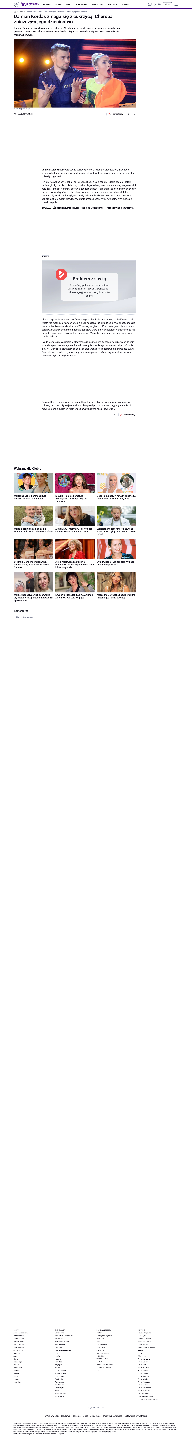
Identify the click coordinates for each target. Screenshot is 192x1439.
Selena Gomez (60, 1339)
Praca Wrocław (143, 1368)
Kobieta (16, 1370)
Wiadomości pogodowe (105, 1364)
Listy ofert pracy (143, 1393)
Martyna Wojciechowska (146, 1347)
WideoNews (112, 4)
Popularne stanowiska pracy (148, 1399)
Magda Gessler (60, 1344)
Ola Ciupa (100, 1333)
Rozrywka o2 (59, 1396)
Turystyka (58, 1365)
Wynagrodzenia (60, 1393)
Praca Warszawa (144, 1359)
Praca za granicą (144, 1391)
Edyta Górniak (60, 1333)
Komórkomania (60, 1373)
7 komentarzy (116, 114)
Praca (15, 1376)
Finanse (16, 1365)
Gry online (17, 1382)
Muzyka (47, 4)
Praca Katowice (143, 1385)
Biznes (15, 1359)
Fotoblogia (59, 1379)
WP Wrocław (59, 1385)
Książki (57, 1356)
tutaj (62, 1434)
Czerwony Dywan (63, 4)
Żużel (57, 1391)
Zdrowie (16, 1373)
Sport (15, 1356)
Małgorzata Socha (19, 1344)
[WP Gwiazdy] (32, 4)
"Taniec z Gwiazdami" (92, 207)
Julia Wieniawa (18, 1336)
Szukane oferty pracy (145, 1396)
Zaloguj (167, 4)
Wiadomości (17, 1353)
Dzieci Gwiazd (81, 4)
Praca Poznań (143, 1370)
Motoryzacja (17, 1368)
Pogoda (16, 1379)
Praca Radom (143, 1373)
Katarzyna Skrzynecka (104, 1336)
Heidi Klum (100, 1339)
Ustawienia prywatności (135, 1416)
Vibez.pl (99, 1361)
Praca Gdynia (143, 1379)
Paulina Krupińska (144, 1333)
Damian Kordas (50, 169)
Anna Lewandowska (20, 1333)
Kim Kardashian (102, 1344)
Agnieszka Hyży (19, 1347)
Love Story (97, 4)
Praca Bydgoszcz (144, 1382)
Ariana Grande (18, 1339)
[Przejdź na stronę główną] (16, 6)
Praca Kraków (143, 1362)
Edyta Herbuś (143, 1344)
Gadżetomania (60, 1376)
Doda (98, 1341)
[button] (157, 4)
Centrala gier (59, 1388)
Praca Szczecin (143, 1376)
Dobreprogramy (60, 1370)
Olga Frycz (142, 1336)
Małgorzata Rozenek (62, 1341)
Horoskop (58, 1362)
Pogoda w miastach (104, 1367)
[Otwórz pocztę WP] (150, 4)
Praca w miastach (144, 1388)
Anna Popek (101, 1347)
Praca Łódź (142, 1365)
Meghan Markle (18, 1341)
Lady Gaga (59, 1347)
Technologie (17, 1362)
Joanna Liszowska (144, 1339)
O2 (97, 1370)
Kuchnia (58, 1359)
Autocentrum (59, 1382)
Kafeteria (58, 1368)
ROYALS (125, 4)
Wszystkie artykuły (103, 1353)
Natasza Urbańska (144, 1341)
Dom (56, 1353)
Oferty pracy (142, 1356)
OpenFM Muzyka (102, 1358)
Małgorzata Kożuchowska (64, 1336)
